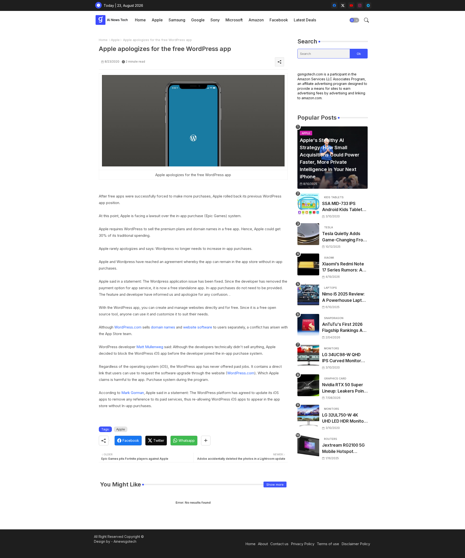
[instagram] (360, 5)
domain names (163, 327)
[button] (354, 20)
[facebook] (334, 5)
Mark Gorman (132, 392)
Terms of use (328, 544)
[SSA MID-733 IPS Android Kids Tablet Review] (308, 204)
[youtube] (351, 5)
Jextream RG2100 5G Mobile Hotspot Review (343, 449)
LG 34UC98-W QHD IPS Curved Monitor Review (341, 358)
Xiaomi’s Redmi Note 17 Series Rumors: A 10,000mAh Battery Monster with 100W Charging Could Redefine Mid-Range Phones (343, 267)
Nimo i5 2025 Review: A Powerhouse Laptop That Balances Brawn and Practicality (344, 298)
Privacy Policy (302, 544)
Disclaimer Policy (355, 544)
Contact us (279, 544)
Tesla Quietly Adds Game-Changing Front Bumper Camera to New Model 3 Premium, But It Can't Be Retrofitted (344, 237)
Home (140, 19)
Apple (157, 19)
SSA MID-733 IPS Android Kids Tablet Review (342, 207)
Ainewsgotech (125, 541)
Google (198, 19)
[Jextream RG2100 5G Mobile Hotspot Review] (308, 446)
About (263, 544)
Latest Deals (305, 19)
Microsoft (234, 19)
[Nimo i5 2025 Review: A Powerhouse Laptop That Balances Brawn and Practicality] (308, 294)
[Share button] (205, 440)
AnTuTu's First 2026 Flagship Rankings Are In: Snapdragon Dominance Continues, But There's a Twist (344, 328)
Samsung (177, 19)
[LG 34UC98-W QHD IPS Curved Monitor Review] (308, 355)
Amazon (256, 19)
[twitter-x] (343, 5)
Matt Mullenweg (149, 347)
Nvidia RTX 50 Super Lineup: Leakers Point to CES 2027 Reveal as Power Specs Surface (344, 388)
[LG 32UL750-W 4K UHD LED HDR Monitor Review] (308, 416)
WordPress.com (127, 327)
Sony (215, 19)
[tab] (140, 20)
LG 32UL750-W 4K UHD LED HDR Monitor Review (343, 419)
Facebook (279, 19)
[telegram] (368, 5)
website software (197, 327)
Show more (275, 484)
